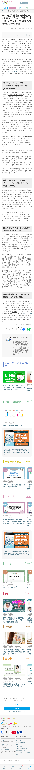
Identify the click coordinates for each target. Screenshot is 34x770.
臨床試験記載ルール (21, 748)
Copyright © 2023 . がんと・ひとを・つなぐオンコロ (17, 760)
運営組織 (18, 740)
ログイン (17, 704)
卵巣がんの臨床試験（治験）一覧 (12, 425)
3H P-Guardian (5, 749)
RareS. (2, 740)
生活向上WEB (4, 744)
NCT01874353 (12, 71)
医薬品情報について (21, 750)
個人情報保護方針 (20, 742)
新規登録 (17, 708)
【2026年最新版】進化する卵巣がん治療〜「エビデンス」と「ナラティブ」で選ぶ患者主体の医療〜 (14, 620)
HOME (2, 11)
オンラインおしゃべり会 (10, 587)
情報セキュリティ (20, 746)
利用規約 (18, 744)
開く (27, 35)
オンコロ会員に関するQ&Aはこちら (17, 711)
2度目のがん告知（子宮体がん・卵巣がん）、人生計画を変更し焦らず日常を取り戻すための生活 (14, 652)
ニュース (5, 11)
